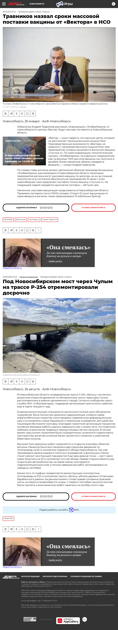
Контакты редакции (30, 576)
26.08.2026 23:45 (10, 277)
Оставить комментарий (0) (93, 208)
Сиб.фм (22, 107)
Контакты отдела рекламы (55, 576)
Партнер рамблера (46, 619)
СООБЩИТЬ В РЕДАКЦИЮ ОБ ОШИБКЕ (86, 576)
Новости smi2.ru (12, 268)
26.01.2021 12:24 (9, 12)
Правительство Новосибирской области (21, 375)
